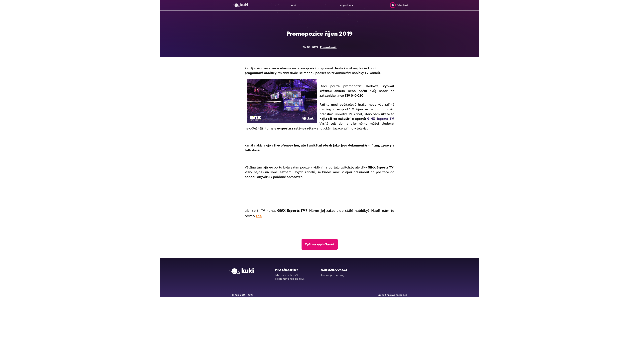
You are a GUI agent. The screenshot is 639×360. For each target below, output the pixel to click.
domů (293, 5)
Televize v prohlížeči (286, 275)
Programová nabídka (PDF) (290, 278)
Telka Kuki (402, 5)
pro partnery (346, 5)
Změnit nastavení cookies (392, 294)
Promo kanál (328, 47)
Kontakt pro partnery (332, 275)
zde (259, 216)
